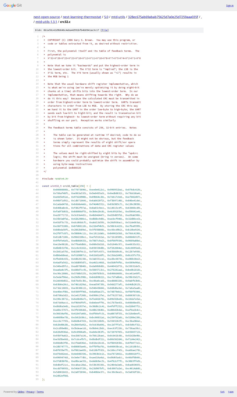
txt (222, 391)
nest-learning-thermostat (82, 17)
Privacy (30, 391)
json (231, 391)
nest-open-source (46, 17)
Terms (40, 391)
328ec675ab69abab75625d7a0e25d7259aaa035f (163, 17)
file (104, 30)
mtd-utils (118, 17)
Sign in (230, 5)
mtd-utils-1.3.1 (46, 22)
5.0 (106, 17)
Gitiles (21, 391)
